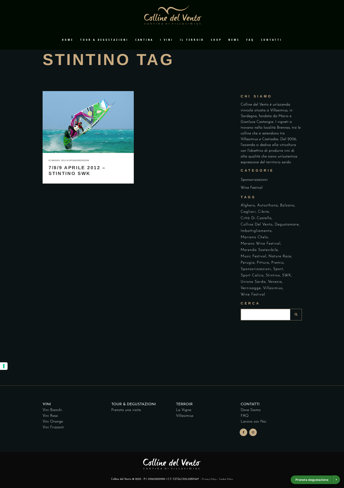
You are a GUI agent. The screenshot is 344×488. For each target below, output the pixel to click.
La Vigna (183, 410)
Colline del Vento (257, 225)
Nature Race (280, 256)
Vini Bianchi (52, 410)
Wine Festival (252, 188)
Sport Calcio (252, 275)
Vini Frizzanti (53, 427)
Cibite (263, 212)
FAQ (245, 416)
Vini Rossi (50, 416)
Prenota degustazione (311, 480)
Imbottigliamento (256, 231)
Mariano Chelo (254, 237)
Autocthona (267, 205)
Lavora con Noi (253, 422)
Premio (277, 263)
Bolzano (287, 205)
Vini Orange (53, 422)
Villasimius (272, 288)
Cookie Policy (226, 479)
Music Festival (253, 256)
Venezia (275, 282)
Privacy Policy (209, 479)
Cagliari (248, 212)
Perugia (248, 263)
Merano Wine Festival (260, 244)
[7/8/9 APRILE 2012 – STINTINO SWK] (88, 122)
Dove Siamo (251, 410)
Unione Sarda (253, 282)
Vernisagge (251, 288)
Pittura (263, 263)
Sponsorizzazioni (79, 160)
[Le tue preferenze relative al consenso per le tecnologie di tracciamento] (4, 366)
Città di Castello (256, 218)
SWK (286, 275)
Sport (278, 269)
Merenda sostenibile (259, 250)
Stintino (273, 275)
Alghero (248, 205)
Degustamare (287, 225)
